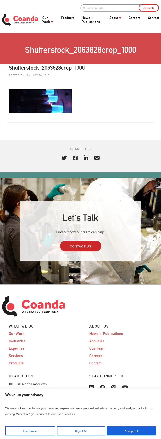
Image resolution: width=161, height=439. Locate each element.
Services (16, 355)
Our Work (46, 20)
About (113, 18)
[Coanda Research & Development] (20, 20)
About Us (96, 341)
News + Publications (91, 20)
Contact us (80, 246)
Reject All (81, 431)
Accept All (131, 431)
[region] (80, 413)
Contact (153, 18)
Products (67, 18)
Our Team (97, 348)
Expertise (16, 348)
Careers (134, 18)
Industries (17, 341)
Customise (30, 431)
